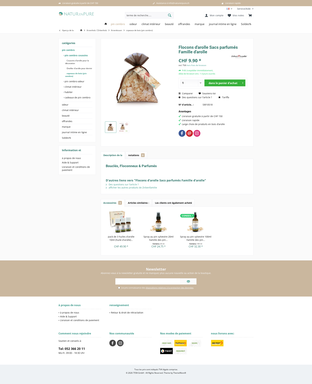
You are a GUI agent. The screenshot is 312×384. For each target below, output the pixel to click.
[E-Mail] (189, 133)
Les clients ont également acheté (173, 202)
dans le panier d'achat (222, 83)
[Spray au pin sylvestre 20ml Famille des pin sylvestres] (158, 222)
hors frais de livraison (196, 65)
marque (66, 126)
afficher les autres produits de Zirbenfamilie (132, 187)
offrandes (67, 121)
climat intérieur (73, 86)
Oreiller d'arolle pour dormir (79, 68)
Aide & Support (70, 162)
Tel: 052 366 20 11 (71, 349)
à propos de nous (71, 158)
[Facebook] (182, 133)
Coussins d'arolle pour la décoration (77, 62)
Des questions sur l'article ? (196, 97)
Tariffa (225, 97)
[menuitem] (244, 9)
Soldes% (66, 137)
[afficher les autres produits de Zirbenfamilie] (239, 56)
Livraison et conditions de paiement (76, 168)
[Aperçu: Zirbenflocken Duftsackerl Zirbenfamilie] (110, 127)
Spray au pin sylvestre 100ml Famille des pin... (195, 238)
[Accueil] (106, 24)
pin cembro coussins (76, 55)
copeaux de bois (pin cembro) (76, 75)
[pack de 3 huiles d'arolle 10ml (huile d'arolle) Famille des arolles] (121, 222)
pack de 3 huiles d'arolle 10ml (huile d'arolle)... (121, 238)
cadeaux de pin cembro (77, 97)
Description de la (112, 155)
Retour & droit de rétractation (127, 312)
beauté (66, 115)
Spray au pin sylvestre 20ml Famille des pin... (158, 238)
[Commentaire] (204, 56)
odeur (65, 104)
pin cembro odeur (74, 81)
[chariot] (250, 15)
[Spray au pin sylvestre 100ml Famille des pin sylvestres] (196, 222)
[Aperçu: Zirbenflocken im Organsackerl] (123, 127)
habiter (68, 92)
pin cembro (68, 50)
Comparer (187, 93)
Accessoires (112, 202)
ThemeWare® (179, 372)
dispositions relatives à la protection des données (169, 287)
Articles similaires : (138, 202)
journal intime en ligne (74, 132)
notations (135, 155)
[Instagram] (197, 133)
